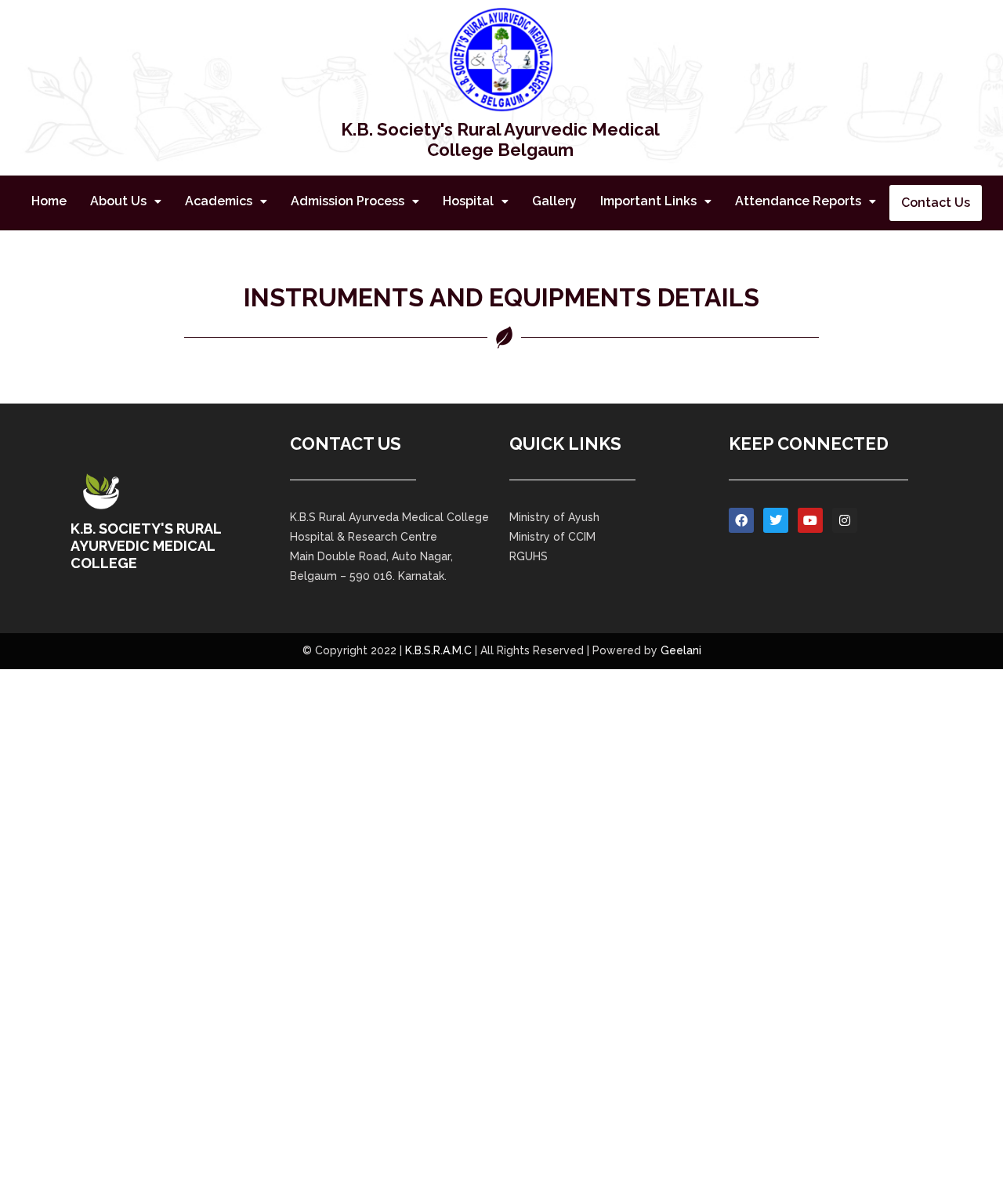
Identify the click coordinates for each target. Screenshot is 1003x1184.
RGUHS (528, 556)
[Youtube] (810, 520)
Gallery (554, 201)
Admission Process (347, 201)
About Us (118, 201)
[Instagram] (844, 520)
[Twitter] (775, 520)
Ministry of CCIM (552, 536)
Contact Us (935, 202)
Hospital (468, 201)
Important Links (648, 201)
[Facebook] (741, 520)
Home (49, 201)
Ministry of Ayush (554, 517)
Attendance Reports (798, 201)
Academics (218, 201)
